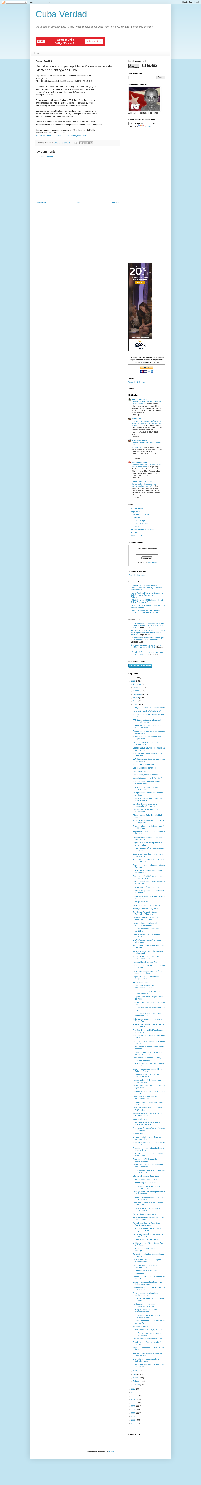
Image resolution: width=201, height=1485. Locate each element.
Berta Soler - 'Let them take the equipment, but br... (145, 1098)
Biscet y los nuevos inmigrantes (145, 909)
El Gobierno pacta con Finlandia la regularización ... (147, 1272)
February (137, 1381)
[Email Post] (75, 143)
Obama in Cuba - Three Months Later (148, 1240)
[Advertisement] (78, 179)
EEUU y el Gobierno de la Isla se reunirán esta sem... (146, 1311)
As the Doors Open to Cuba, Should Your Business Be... (147, 1224)
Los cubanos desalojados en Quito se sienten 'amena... (148, 1261)
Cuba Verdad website (139, 524)
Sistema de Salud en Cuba (142, 482)
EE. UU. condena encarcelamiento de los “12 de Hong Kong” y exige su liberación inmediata (147, 625)
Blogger (111, 1451)
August (136, 698)
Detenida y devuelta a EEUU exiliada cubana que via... (148, 788)
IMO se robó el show (141, 982)
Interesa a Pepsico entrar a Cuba (146, 1176)
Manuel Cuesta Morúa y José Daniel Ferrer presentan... (147, 1114)
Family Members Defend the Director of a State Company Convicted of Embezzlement (147, 595)
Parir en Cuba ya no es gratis (144, 1214)
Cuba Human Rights (140, 462)
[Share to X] (85, 142)
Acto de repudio (137, 509)
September (137, 694)
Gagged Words (139, 1134)
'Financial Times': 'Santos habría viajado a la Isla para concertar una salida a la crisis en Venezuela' (147, 423)
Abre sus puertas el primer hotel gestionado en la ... (145, 1294)
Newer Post (41, 203)
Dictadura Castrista (140, 399)
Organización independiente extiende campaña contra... (148, 978)
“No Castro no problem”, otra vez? (146, 905)
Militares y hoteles (140, 1119)
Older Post (115, 203)
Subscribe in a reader (137, 575)
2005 (133, 1423)
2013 (133, 1396)
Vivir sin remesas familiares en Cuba (147, 1339)
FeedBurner (152, 562)
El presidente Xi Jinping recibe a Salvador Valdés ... (146, 1360)
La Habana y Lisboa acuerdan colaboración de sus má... (145, 1305)
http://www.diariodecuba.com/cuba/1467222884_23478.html (61, 135)
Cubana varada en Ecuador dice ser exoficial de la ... (147, 872)
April (135, 1374)
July (135, 701)
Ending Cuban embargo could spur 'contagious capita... (147, 1014)
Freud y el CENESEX (141, 771)
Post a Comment (46, 156)
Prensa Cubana (137, 536)
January (136, 1385)
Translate (148, 126)
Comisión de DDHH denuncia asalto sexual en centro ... (147, 1160)
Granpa (134, 533)
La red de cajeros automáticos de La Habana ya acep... (147, 1283)
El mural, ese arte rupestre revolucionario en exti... (143, 987)
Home (36, 53)
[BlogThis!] (83, 142)
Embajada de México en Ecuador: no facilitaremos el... (147, 799)
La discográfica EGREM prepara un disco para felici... (147, 1081)
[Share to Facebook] (88, 142)
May (135, 1371)
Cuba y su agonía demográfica (145, 1179)
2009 (133, 1410)
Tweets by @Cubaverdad (138, 382)
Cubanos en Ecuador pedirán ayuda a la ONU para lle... (148, 1198)
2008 (133, 1413)
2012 (133, 1399)
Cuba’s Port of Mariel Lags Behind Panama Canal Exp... (146, 1123)
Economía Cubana (139, 440)
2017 (133, 678)
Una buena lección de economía (146, 887)
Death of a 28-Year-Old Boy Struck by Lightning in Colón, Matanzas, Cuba (145, 611)
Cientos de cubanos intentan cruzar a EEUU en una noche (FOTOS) (146, 646)
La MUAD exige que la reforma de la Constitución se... (147, 1266)
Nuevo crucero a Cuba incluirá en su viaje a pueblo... (147, 738)
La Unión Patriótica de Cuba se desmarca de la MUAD (145, 919)
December (137, 684)
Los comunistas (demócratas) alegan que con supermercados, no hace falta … (147, 639)
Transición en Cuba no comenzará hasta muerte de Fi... (147, 958)
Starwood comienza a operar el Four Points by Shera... (147, 1070)
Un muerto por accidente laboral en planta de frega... (147, 1209)
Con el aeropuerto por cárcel (144, 768)
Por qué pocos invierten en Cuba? (146, 765)
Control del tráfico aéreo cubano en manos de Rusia (147, 727)
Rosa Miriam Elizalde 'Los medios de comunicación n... (147, 877)
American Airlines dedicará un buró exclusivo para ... (147, 783)
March (136, 1378)
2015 (133, 1389)
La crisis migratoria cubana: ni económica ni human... (145, 924)
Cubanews (135, 527)
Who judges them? (140, 1326)
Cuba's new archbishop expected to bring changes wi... (147, 1230)
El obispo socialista (140, 902)
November (137, 687)
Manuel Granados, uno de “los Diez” (147, 778)
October (136, 691)
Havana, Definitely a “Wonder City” (147, 711)
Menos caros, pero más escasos (146, 775)
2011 (133, 1403)
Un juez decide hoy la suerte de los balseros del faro (147, 1138)
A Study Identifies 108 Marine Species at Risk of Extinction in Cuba (147, 601)
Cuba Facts (136, 419)
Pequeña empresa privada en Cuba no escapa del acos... (148, 1334)
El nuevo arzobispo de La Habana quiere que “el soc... (146, 1187)
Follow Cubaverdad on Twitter (143, 530)
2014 (133, 1392)
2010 (133, 1406)
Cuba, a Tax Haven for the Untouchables (149, 708)
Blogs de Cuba (137, 512)
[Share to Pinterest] (91, 142)
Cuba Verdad (61, 14)
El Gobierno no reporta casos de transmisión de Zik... (146, 1075)
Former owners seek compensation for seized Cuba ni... (148, 1235)
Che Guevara (136, 518)
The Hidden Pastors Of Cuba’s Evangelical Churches (145, 913)
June (135, 705)
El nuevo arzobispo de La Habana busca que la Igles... (146, 1316)
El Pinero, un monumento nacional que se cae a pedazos (148, 992)
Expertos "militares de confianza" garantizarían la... (146, 743)
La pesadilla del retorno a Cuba (145, 962)
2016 (133, 681)
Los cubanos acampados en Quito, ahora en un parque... (147, 1059)
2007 (133, 1416)
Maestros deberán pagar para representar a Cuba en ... (145, 805)
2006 (133, 1420)
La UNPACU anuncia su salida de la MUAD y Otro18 (147, 1109)
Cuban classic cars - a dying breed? (147, 1330)
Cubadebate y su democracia (144, 1183)
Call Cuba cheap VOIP (140, 515)
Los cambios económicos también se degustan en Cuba (147, 972)
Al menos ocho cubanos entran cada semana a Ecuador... (147, 1053)
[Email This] (80, 142)
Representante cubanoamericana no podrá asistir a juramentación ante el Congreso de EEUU (148, 632)
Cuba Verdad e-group (139, 521)
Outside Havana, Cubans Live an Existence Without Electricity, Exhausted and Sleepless (146, 588)
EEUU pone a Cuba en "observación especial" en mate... (147, 721)
